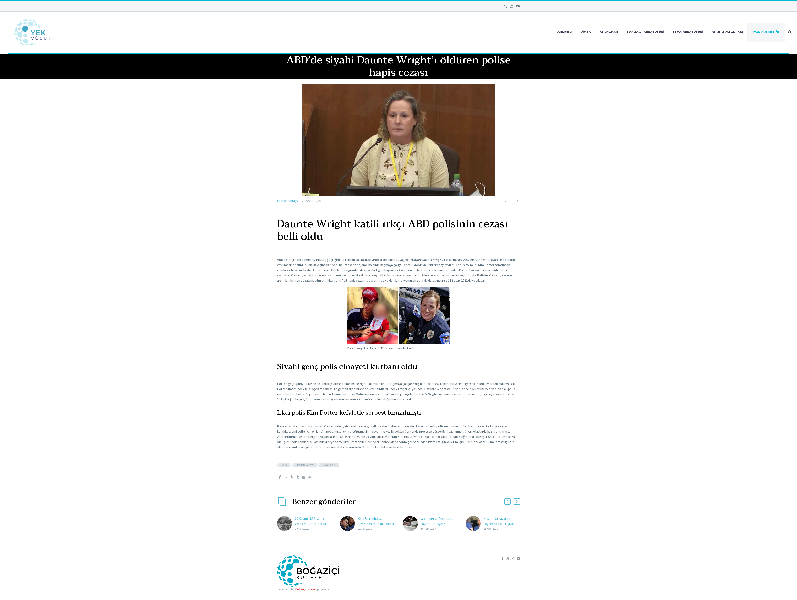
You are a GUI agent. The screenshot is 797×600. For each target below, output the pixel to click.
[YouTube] (518, 6)
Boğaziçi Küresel (306, 589)
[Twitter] (505, 6)
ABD (284, 465)
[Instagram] (512, 6)
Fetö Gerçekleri (687, 32)
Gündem (564, 32)
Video (586, 32)
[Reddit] (310, 477)
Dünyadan (608, 32)
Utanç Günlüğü (766, 32)
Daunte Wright (305, 465)
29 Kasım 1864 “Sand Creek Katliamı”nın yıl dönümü (310, 523)
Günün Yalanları (727, 32)
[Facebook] (499, 6)
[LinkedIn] (304, 477)
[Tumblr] (297, 477)
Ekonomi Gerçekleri (645, 32)
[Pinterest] (291, 477)
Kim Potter (329, 465)
